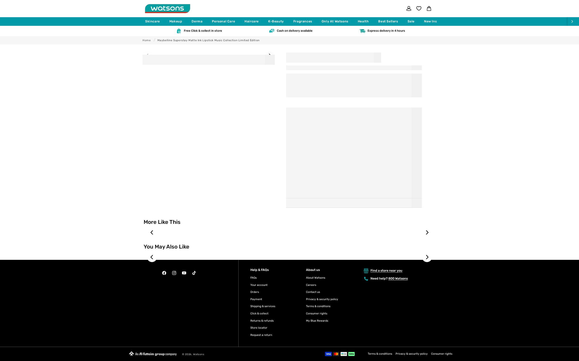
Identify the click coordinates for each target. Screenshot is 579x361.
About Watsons (315, 277)
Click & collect (259, 313)
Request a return (261, 335)
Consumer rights (316, 313)
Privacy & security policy (322, 299)
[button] (154, 21)
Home (146, 40)
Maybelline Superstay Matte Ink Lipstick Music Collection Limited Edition (208, 40)
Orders (254, 292)
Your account (259, 285)
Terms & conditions (318, 306)
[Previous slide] (152, 232)
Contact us (313, 292)
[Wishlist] (419, 8)
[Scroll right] (573, 21)
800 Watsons (398, 278)
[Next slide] (427, 232)
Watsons (198, 354)
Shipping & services (262, 306)
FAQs (253, 277)
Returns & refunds (262, 320)
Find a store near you (386, 271)
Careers (311, 285)
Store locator (258, 327)
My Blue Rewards (317, 320)
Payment (256, 299)
